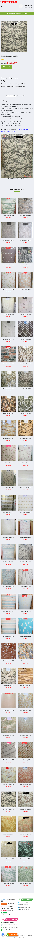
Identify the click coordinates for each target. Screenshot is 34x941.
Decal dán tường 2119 (8, 314)
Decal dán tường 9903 (25, 413)
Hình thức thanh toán (24, 907)
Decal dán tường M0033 (25, 784)
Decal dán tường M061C (25, 883)
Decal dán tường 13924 (8, 487)
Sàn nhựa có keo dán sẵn (8, 922)
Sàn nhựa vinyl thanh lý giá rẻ (9, 924)
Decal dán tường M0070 (8, 859)
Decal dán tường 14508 (8, 562)
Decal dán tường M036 (25, 859)
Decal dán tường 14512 (8, 586)
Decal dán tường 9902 (8, 413)
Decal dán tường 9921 (25, 710)
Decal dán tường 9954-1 (25, 760)
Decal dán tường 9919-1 (8, 710)
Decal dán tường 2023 (25, 265)
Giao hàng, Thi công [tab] (22, 96)
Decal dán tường (25, 661)
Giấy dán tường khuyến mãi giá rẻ (10, 927)
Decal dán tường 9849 (8, 364)
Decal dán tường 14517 (8, 611)
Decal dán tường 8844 (25, 339)
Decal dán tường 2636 (8, 339)
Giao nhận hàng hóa (24, 909)
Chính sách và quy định (24, 902)
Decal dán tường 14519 (25, 611)
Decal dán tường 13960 (25, 487)
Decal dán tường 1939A (25, 215)
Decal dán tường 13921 (25, 463)
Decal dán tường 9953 (8, 760)
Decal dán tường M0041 (8, 809)
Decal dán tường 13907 (8, 463)
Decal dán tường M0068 (25, 834)
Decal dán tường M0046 (25, 809)
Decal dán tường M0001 (8, 784)
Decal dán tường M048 (8, 883)
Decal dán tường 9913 (25, 438)
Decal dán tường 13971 (8, 512)
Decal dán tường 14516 (25, 586)
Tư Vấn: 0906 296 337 (7, 929)
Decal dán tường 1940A (8, 240)
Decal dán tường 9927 (8, 735)
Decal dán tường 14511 (25, 562)
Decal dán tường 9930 (25, 735)
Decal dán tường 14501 (25, 537)
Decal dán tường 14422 (8, 537)
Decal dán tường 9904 (8, 438)
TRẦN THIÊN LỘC (8, 2)
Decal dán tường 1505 (8, 661)
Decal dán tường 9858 (25, 364)
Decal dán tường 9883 (25, 388)
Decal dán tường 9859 (8, 388)
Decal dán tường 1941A (25, 240)
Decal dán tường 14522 (25, 636)
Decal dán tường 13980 (25, 512)
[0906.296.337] (7, 935)
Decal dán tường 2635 (25, 314)
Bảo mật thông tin (23, 904)
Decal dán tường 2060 (25, 289)
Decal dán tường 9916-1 (25, 685)
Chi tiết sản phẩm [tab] (11, 96)
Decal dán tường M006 (8, 834)
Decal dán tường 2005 (8, 265)
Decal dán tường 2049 (8, 289)
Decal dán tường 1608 (8, 215)
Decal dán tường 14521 (8, 636)
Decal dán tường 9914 (8, 685)
